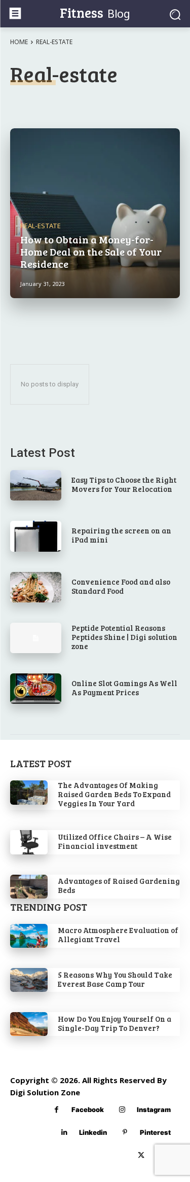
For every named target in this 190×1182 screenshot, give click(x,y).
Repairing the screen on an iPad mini (121, 535)
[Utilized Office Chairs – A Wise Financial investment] (29, 842)
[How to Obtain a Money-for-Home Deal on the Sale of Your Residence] (95, 213)
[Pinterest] (125, 1132)
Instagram (154, 1109)
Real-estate (40, 226)
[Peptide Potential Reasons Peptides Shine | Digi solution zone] (35, 638)
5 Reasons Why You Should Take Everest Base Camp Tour (115, 979)
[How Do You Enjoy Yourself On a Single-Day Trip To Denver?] (29, 1024)
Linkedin (93, 1132)
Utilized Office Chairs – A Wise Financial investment (115, 841)
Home (19, 42)
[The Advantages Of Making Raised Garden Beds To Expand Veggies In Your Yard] (29, 792)
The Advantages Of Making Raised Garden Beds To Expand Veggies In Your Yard (114, 794)
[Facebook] (56, 1110)
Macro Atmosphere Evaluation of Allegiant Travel (118, 934)
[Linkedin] (64, 1132)
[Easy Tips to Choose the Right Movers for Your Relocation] (35, 485)
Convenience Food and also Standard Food (120, 586)
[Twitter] (141, 1155)
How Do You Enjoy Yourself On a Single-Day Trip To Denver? (114, 1023)
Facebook (87, 1109)
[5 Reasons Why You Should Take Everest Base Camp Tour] (29, 980)
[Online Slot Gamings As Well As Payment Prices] (35, 688)
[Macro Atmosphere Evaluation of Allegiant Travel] (29, 936)
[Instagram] (122, 1110)
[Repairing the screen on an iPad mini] (35, 536)
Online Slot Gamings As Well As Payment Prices (124, 687)
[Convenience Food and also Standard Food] (35, 587)
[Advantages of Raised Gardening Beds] (29, 887)
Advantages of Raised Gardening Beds (119, 885)
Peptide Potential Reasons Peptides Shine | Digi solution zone (124, 637)
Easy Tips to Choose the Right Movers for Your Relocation (123, 484)
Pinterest (155, 1132)
